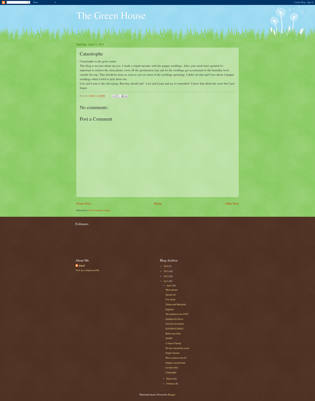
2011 (166, 281)
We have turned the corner (177, 348)
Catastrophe (171, 372)
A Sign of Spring (173, 343)
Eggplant (170, 309)
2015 (166, 271)
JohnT (82, 265)
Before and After (173, 333)
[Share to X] (119, 96)
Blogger (171, 394)
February (170, 383)
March (169, 378)
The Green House (111, 15)
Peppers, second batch (175, 362)
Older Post (232, 203)
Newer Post (83, 203)
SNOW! (169, 338)
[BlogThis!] (116, 96)
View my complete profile (87, 270)
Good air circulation (175, 323)
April (169, 285)
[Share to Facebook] (123, 96)
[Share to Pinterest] (126, 96)
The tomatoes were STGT (177, 314)
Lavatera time (172, 367)
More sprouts (172, 289)
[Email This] (113, 96)
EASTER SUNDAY (175, 328)
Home (158, 203)
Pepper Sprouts (172, 352)
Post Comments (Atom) (99, 210)
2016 (166, 266)
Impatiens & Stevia (174, 318)
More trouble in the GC (176, 357)
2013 (166, 276)
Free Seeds (170, 299)
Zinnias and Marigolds (176, 304)
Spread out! (171, 294)
